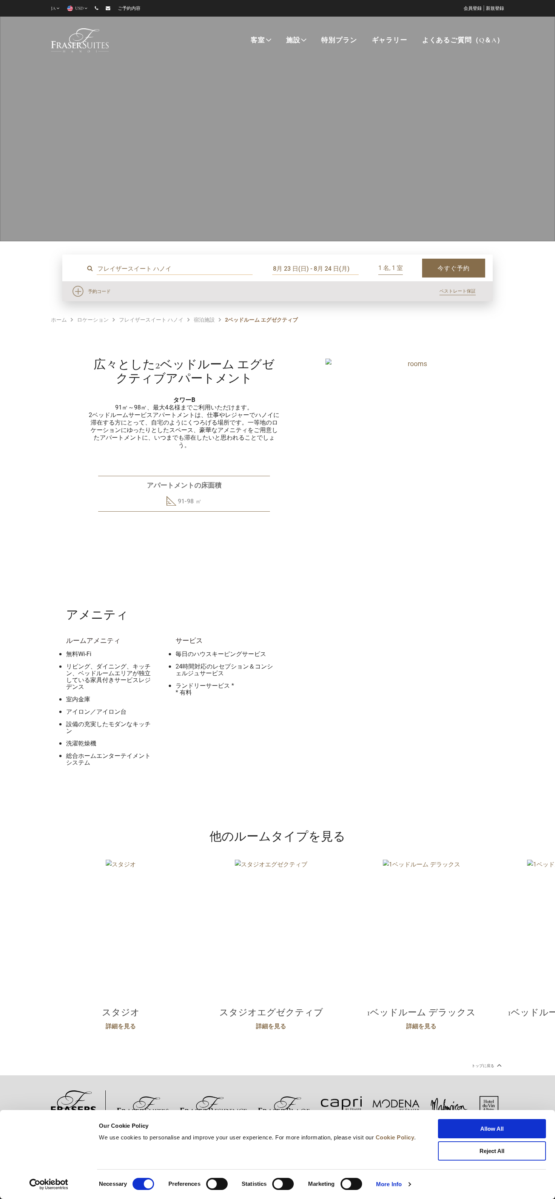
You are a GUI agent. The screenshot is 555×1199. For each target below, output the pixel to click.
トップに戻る (483, 1065)
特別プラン (339, 40)
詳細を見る (121, 1026)
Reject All (491, 1151)
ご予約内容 (129, 8)
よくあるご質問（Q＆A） (463, 40)
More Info (389, 1184)
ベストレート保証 (457, 291)
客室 (258, 40)
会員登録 (473, 8)
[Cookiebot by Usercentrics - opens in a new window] (49, 1184)
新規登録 (495, 8)
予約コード (99, 291)
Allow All (492, 1128)
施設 (293, 40)
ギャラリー (389, 40)
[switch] (217, 1184)
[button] (407, 543)
